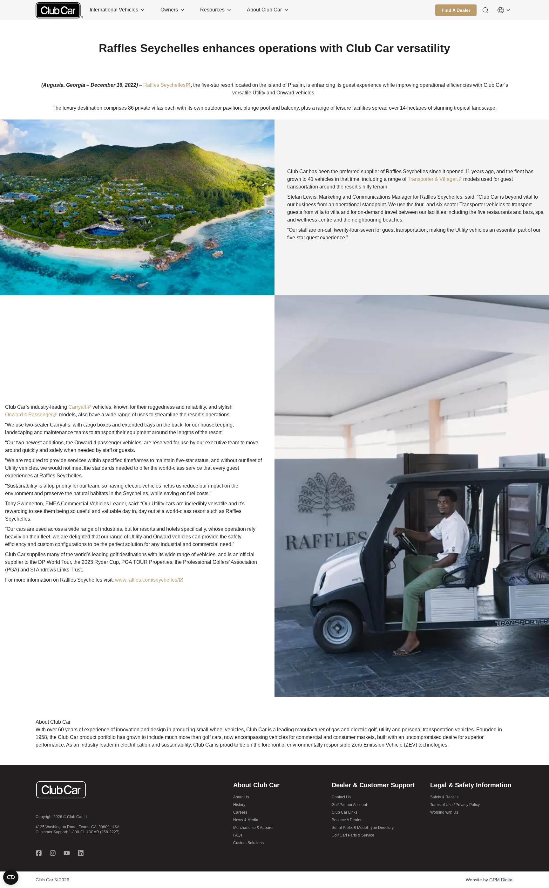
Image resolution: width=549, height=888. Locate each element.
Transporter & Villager (432, 179)
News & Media (245, 820)
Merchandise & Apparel (253, 827)
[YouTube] (67, 853)
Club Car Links (344, 812)
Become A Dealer (347, 820)
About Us (241, 797)
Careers (240, 812)
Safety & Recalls (444, 797)
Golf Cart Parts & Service (353, 835)
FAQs (237, 835)
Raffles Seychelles (164, 85)
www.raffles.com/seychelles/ (147, 580)
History (239, 805)
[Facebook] (39, 853)
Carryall (77, 407)
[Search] (485, 10)
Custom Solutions (248, 843)
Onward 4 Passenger (29, 414)
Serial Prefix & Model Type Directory (363, 827)
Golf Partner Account (349, 805)
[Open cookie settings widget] (10, 877)
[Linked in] (81, 853)
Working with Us (444, 812)
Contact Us (341, 797)
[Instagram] (53, 853)
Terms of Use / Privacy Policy (455, 805)
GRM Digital (501, 879)
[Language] (504, 10)
